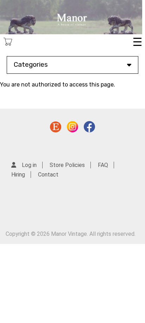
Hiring (18, 174)
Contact (48, 174)
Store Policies (67, 165)
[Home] (71, 17)
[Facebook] (89, 128)
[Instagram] (72, 128)
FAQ (103, 165)
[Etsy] (55, 128)
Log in (29, 165)
